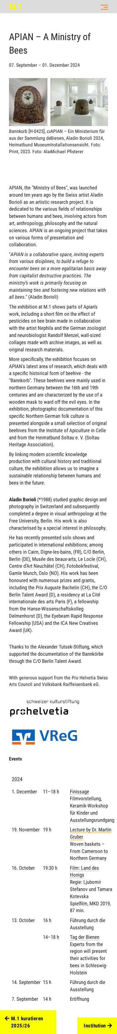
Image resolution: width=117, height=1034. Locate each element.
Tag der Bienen (84, 937)
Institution (95, 1026)
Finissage (79, 792)
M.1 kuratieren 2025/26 (27, 1022)
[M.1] (14, 7)
